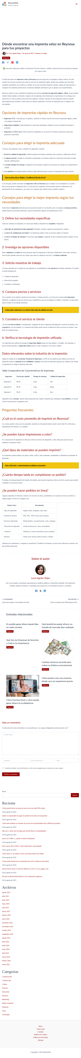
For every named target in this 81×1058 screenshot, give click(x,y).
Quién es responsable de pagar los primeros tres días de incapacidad (24, 816)
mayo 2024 (6, 949)
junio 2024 (5, 945)
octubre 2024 (6, 930)
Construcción (6, 980)
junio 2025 (5, 900)
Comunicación (7, 977)
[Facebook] (3, 62)
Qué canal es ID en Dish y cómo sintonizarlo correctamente (22, 846)
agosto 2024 (6, 938)
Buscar (4, 791)
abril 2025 (5, 907)
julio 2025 (5, 896)
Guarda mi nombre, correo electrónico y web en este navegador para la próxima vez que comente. (34, 768)
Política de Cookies (40, 1034)
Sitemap (40, 1040)
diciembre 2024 (7, 923)
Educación (5, 992)
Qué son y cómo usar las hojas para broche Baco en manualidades (24, 831)
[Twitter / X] (40, 591)
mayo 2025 (6, 904)
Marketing (5, 999)
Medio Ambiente (7, 1003)
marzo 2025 (6, 911)
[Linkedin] (17, 62)
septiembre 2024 (7, 934)
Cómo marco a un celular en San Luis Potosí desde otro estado (23, 854)
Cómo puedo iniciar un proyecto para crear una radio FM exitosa (23, 808)
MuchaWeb (13, 3)
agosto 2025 (6, 892)
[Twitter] (8, 62)
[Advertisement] (40, 24)
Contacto (41, 1032)
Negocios (6, 58)
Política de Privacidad (40, 1037)
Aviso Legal (40, 1029)
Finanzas (5, 996)
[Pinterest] (12, 62)
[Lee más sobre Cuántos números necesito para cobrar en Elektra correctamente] (58, 648)
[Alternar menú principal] (76, 4)
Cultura (4, 984)
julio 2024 (5, 942)
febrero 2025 (6, 915)
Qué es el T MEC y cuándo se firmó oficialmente (18, 838)
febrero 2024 (6, 961)
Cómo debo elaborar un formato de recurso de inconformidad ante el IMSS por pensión (31, 823)
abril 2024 (5, 953)
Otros (4, 1011)
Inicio (40, 1026)
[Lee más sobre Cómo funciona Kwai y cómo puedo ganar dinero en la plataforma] (22, 686)
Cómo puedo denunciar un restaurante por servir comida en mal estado (25, 861)
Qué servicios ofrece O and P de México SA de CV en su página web (25, 869)
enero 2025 (6, 919)
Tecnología (5, 1014)
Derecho (5, 988)
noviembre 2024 (7, 926)
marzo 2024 (6, 957)
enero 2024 (6, 964)
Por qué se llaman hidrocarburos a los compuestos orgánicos (22, 876)
